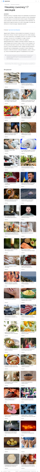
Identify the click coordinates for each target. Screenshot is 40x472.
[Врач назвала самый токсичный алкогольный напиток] (11, 246)
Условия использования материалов (24, 471)
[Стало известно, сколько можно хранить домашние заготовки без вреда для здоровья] (28, 461)
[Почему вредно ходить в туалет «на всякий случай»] (11, 378)
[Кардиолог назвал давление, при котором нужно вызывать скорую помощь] (28, 97)
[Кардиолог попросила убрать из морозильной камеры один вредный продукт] (11, 130)
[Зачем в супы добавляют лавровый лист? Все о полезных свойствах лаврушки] (11, 329)
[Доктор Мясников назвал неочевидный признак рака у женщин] (11, 213)
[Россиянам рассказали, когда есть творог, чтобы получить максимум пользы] (11, 97)
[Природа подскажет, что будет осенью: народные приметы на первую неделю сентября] (11, 279)
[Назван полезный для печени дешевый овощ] (11, 113)
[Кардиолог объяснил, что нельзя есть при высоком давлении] (11, 196)
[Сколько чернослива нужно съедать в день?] (28, 378)
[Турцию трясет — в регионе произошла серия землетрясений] (28, 412)
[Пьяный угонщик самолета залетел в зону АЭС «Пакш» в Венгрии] (28, 80)
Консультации (7, 4)
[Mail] (3, 1)
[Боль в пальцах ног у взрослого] (28, 445)
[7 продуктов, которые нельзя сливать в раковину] (28, 362)
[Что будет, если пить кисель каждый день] (11, 180)
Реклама (9, 471)
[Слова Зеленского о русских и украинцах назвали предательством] (28, 213)
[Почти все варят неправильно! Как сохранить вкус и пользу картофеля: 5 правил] (28, 296)
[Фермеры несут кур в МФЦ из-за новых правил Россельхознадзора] (11, 229)
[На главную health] (7, 1)
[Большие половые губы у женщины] (11, 146)
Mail (1, 471)
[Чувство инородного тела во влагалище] (11, 262)
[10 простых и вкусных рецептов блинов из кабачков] (11, 345)
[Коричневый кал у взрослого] (28, 229)
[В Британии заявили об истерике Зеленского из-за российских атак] (28, 180)
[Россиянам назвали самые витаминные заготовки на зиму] (11, 445)
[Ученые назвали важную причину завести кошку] (11, 412)
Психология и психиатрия (15, 4)
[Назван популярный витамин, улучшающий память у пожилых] (28, 163)
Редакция (16, 471)
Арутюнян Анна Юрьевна (14, 29)
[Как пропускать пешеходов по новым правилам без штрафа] (11, 428)
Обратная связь (33, 471)
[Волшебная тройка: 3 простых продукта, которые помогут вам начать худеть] (11, 362)
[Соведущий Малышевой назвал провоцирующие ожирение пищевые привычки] (11, 461)
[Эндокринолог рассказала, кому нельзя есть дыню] (28, 329)
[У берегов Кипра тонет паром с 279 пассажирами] (28, 279)
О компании (5, 471)
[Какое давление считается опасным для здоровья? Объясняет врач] (28, 113)
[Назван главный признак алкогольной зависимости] (28, 262)
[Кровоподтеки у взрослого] (11, 296)
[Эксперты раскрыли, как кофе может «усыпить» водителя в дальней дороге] (28, 395)
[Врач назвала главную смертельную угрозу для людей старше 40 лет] (28, 246)
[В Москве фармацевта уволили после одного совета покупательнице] (11, 163)
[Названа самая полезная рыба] (11, 80)
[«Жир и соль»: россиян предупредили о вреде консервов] (28, 130)
